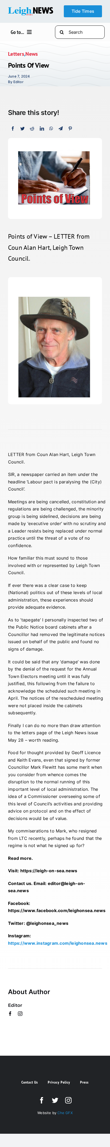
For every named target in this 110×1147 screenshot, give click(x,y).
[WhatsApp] (51, 128)
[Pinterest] (70, 128)
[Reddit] (32, 128)
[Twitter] (22, 128)
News (31, 53)
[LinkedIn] (42, 128)
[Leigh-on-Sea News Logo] (30, 9)
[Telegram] (60, 128)
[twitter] (55, 1100)
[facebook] (10, 1013)
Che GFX (64, 1113)
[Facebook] (13, 128)
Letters (16, 53)
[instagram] (20, 1013)
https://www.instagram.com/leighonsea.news (57, 943)
